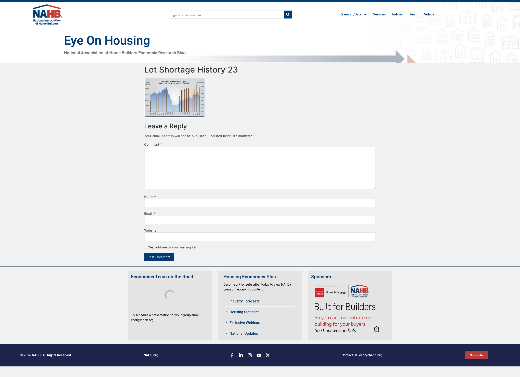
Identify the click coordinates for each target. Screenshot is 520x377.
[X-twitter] (267, 355)
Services (379, 14)
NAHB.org (151, 355)
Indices (397, 14)
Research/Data (350, 14)
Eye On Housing (107, 40)
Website (150, 230)
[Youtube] (259, 355)
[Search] (288, 14)
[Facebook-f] (232, 355)
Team (413, 14)
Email (149, 213)
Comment (153, 144)
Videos (429, 14)
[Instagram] (250, 355)
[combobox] (226, 14)
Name (150, 196)
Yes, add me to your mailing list (171, 247)
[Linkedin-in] (241, 355)
